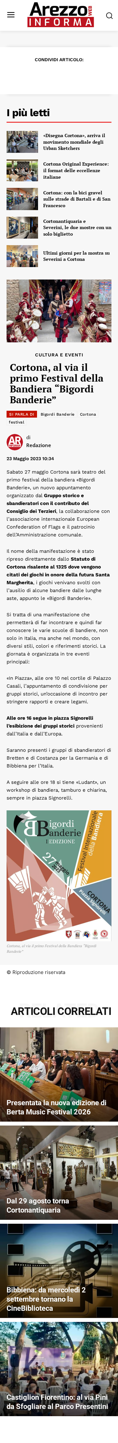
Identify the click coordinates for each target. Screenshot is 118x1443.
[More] (97, 75)
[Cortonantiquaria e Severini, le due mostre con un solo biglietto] (22, 228)
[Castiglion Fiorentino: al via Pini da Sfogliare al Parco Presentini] (59, 1369)
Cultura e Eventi (59, 354)
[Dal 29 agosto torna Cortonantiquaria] (59, 1173)
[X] (36, 75)
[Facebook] (21, 75)
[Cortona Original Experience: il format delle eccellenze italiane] (22, 170)
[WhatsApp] (66, 75)
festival (16, 422)
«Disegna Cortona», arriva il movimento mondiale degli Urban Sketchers (74, 141)
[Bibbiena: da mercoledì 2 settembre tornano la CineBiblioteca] (59, 1271)
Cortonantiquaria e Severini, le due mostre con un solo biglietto (77, 227)
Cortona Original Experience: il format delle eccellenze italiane (76, 170)
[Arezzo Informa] (61, 14)
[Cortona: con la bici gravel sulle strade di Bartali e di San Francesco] (22, 199)
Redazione (38, 445)
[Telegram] (81, 75)
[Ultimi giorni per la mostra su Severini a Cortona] (22, 256)
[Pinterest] (51, 75)
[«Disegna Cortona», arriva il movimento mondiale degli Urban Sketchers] (22, 142)
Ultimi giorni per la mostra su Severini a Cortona (76, 256)
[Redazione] (16, 442)
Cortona (88, 414)
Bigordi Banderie (58, 414)
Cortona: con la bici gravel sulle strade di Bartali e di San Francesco (76, 198)
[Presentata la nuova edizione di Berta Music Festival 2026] (59, 1074)
